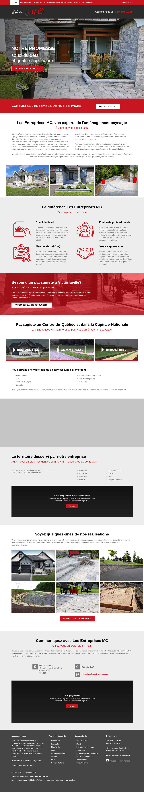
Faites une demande (31, 305)
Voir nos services (107, 106)
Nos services (25, 2)
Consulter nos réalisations (77, 619)
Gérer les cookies (41, 776)
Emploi (77, 2)
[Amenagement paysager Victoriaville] (27, 16)
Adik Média (30, 780)
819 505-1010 (124, 11)
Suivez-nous (120, 761)
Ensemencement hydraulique (59, 2)
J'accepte (72, 506)
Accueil (15, 2)
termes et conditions (71, 501)
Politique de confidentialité (22, 776)
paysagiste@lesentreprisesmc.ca (94, 674)
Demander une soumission (27, 68)
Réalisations (87, 2)
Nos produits (39, 2)
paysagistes (71, 780)
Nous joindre (127, 2)
